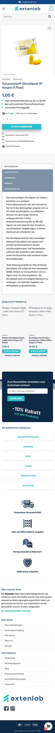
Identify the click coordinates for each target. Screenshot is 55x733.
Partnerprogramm (13, 663)
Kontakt (8, 646)
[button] (3, 8)
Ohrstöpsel (17, 79)
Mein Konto (10, 635)
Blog (7, 669)
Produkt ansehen (12, 355)
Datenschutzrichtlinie (14, 674)
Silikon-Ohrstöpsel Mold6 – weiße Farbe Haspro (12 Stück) (14, 340)
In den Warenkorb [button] (11, 351)
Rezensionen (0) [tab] (11, 189)
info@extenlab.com (29, 2)
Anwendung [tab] (9, 178)
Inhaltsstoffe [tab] (11, 172)
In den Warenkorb (21, 126)
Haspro (13, 74)
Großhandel (10, 658)
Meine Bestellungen (14, 625)
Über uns (9, 641)
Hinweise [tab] (8, 183)
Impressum (10, 684)
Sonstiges (6, 79)
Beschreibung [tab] (11, 166)
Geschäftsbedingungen (15, 679)
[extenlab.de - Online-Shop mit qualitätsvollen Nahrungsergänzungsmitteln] (27, 8)
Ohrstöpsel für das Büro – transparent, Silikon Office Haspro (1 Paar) (40, 340)
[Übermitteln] (49, 16)
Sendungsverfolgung (14, 630)
